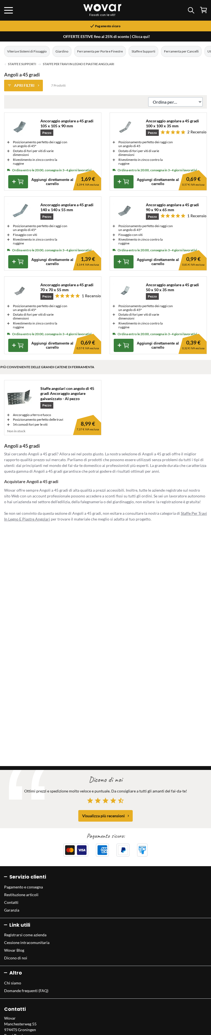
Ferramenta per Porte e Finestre (100, 51)
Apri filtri (24, 85)
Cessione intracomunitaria (26, 942)
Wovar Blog (14, 950)
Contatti (11, 902)
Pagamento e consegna (23, 887)
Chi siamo (12, 983)
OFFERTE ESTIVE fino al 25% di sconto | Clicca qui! (106, 36)
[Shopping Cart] (203, 10)
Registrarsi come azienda (25, 934)
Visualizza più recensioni (103, 815)
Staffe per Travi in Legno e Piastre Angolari (78, 64)
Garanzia (11, 910)
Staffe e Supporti (143, 51)
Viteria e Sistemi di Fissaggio (27, 51)
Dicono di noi (15, 958)
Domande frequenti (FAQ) (26, 990)
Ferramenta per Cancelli (181, 51)
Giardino (61, 51)
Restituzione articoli (21, 894)
